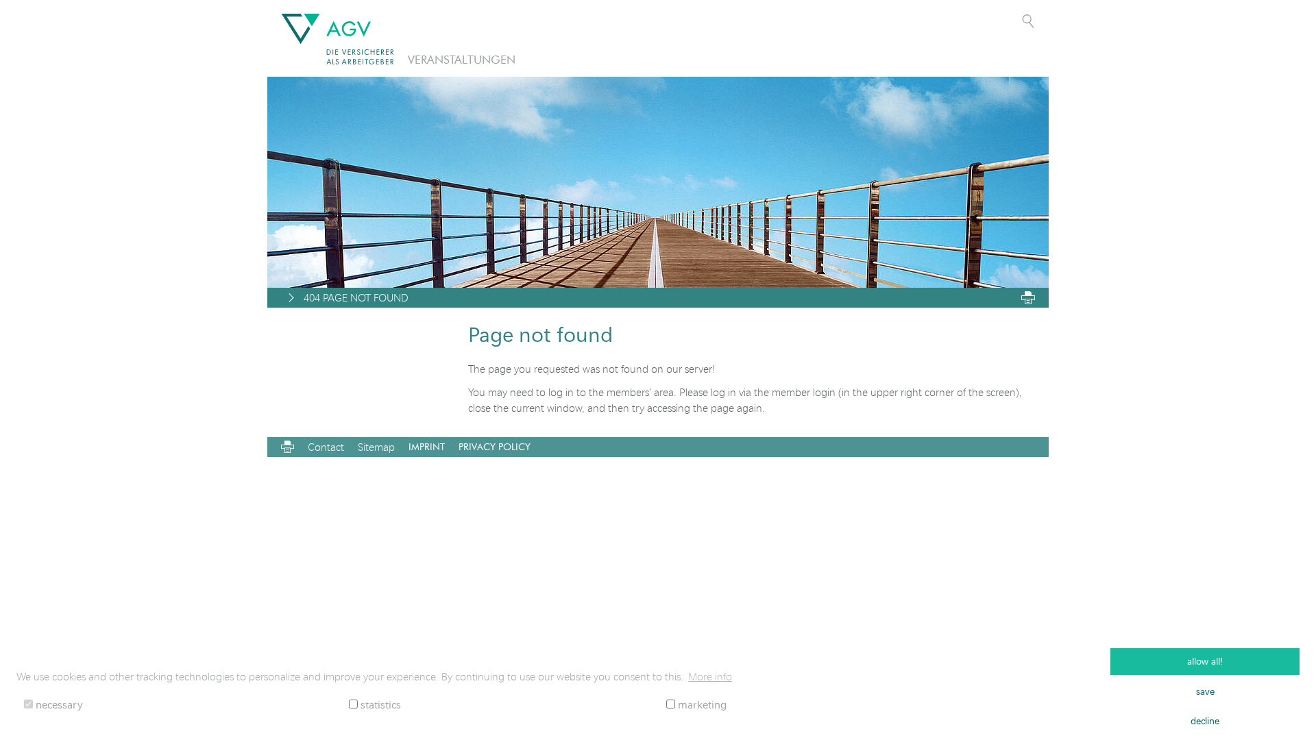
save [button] (1205, 691)
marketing (701, 704)
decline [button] (1205, 720)
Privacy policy (495, 447)
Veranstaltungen (461, 59)
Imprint (427, 447)
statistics (379, 704)
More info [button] (710, 676)
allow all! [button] (1205, 661)
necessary (58, 704)
